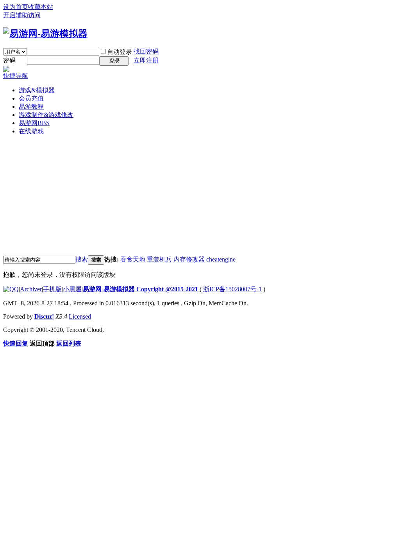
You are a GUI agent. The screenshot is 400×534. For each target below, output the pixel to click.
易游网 (34, 123)
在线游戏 (31, 131)
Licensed (80, 316)
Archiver (31, 289)
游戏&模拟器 (37, 90)
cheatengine (221, 259)
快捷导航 (15, 75)
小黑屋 (72, 289)
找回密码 (146, 51)
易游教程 (31, 106)
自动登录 (119, 51)
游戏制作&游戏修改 (46, 114)
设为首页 (15, 7)
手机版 (52, 289)
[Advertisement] (200, 196)
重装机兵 (159, 259)
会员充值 (31, 98)
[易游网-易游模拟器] (45, 34)
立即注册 (146, 60)
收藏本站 (40, 7)
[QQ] (11, 289)
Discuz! (44, 316)
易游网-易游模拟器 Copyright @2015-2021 (141, 289)
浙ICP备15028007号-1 (232, 289)
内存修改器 (189, 259)
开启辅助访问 (22, 15)
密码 (9, 60)
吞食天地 (132, 259)
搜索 (81, 259)
